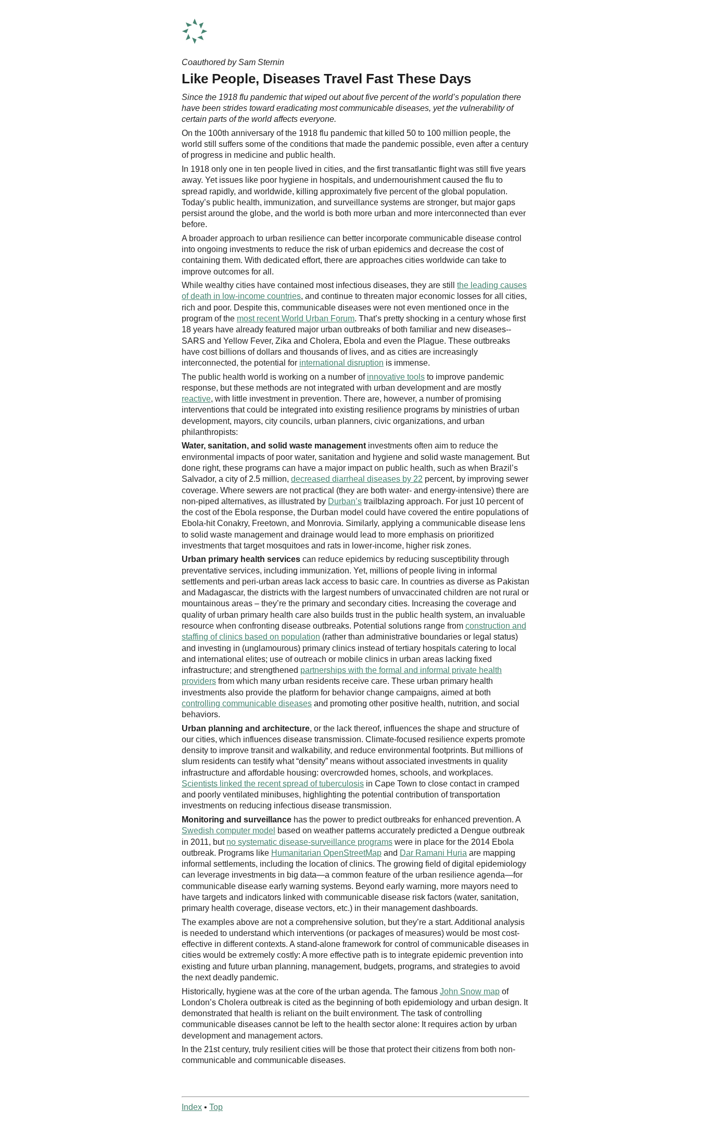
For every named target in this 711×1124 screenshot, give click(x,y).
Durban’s (345, 501)
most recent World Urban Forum (295, 318)
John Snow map (470, 991)
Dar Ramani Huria (433, 852)
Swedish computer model (228, 830)
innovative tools (396, 376)
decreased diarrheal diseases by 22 (357, 478)
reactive (196, 398)
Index (192, 1107)
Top (216, 1107)
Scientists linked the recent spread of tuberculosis (273, 783)
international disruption (341, 362)
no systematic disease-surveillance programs (309, 842)
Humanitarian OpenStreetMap (326, 852)
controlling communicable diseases (247, 703)
